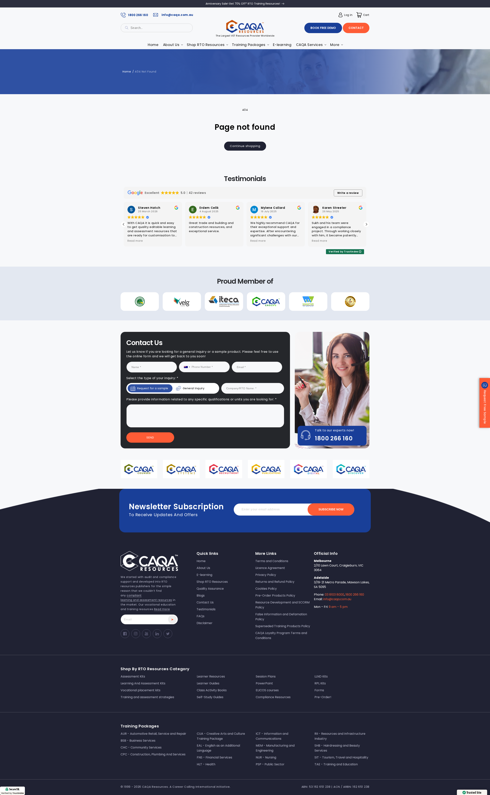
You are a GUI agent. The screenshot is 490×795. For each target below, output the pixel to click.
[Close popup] (315, 365)
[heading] (207, 387)
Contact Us (207, 436)
